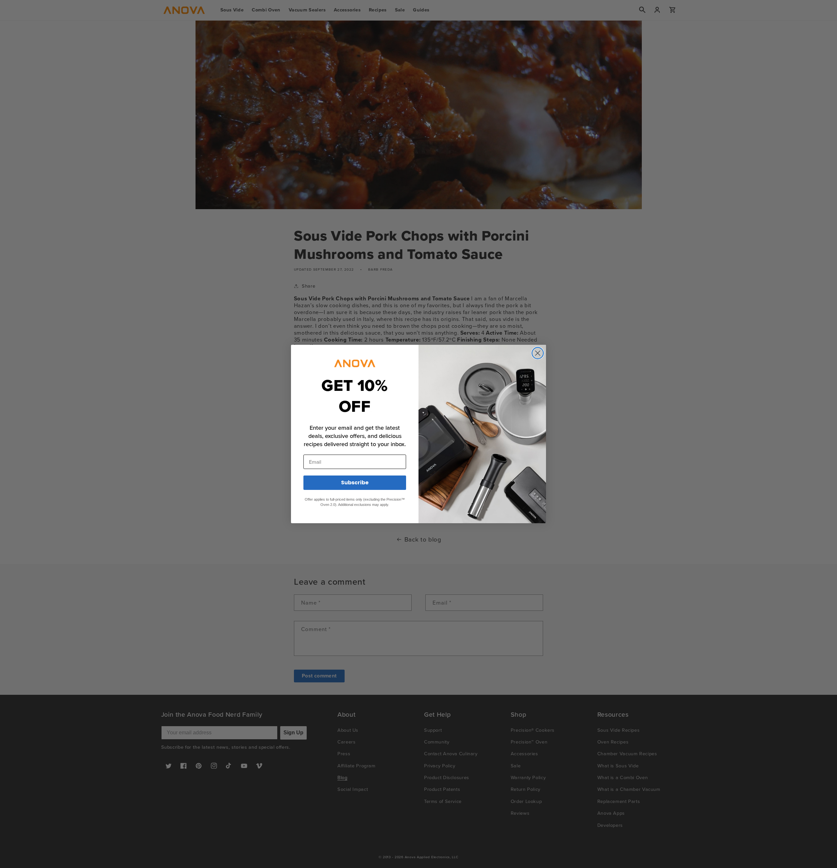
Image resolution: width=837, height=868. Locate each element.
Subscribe (354, 482)
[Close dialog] (537, 353)
